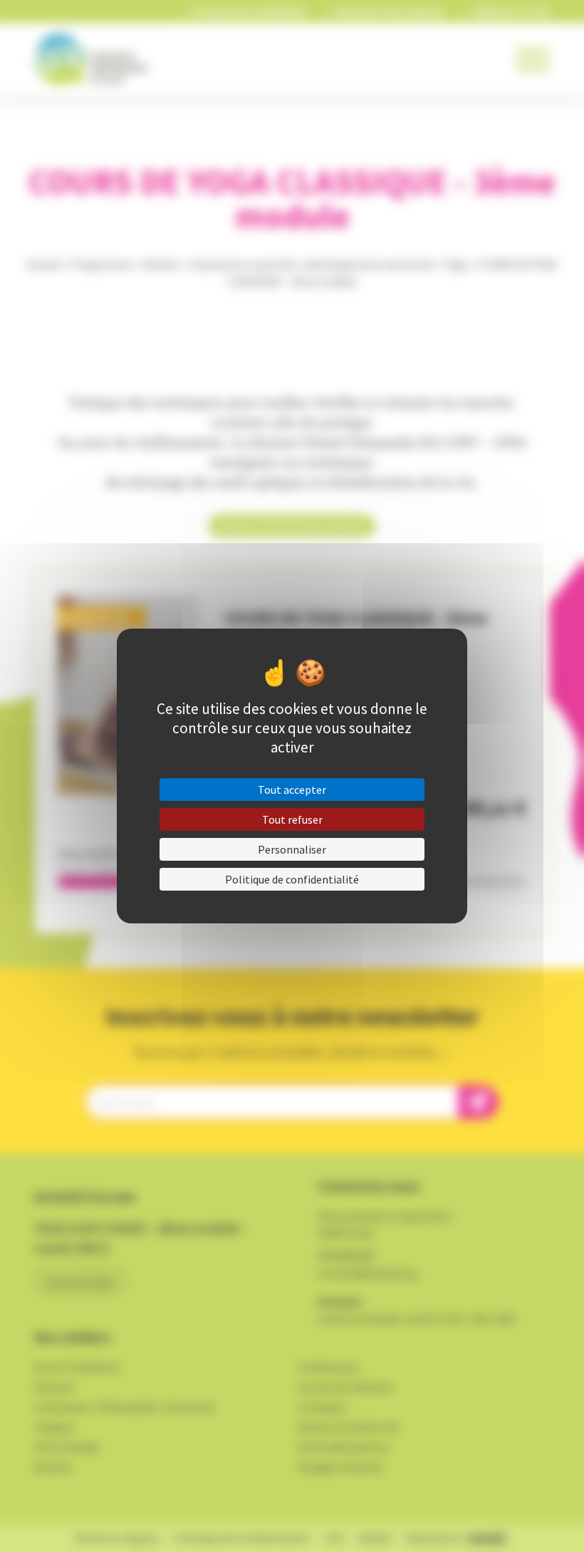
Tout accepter (292, 789)
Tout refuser (292, 819)
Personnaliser (292, 849)
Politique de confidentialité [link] (292, 879)
